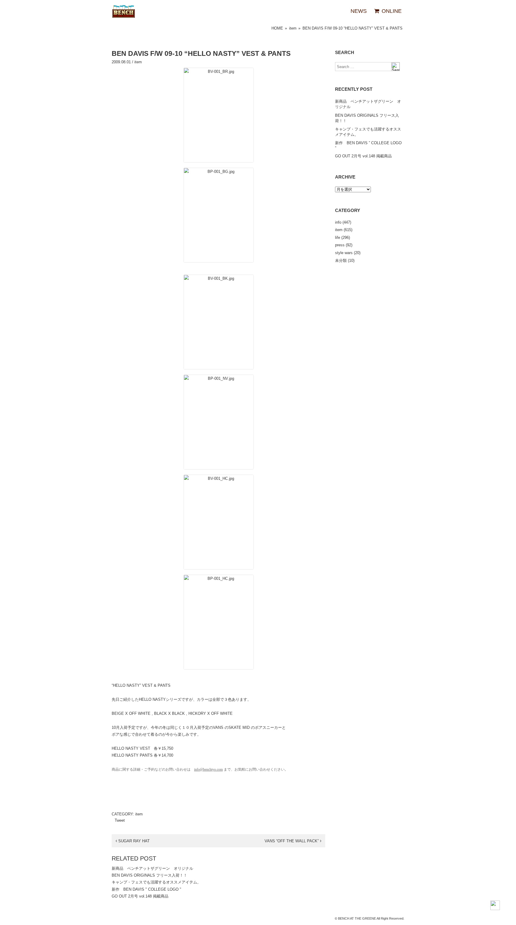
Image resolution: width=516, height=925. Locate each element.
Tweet (120, 820)
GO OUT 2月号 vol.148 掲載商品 (140, 896)
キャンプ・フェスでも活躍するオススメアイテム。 (156, 882)
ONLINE (391, 11)
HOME (277, 28)
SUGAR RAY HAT (133, 841)
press (340, 245)
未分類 (341, 260)
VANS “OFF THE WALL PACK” (293, 841)
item (293, 28)
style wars (344, 253)
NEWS (359, 11)
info (338, 222)
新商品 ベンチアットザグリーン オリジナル (152, 868)
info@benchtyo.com (208, 769)
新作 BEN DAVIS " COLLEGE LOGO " (146, 889)
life (337, 237)
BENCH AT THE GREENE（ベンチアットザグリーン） (124, 11)
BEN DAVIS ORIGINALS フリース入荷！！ (149, 875)
